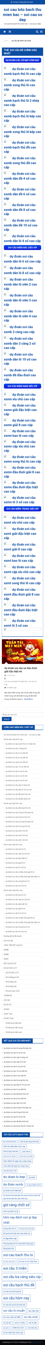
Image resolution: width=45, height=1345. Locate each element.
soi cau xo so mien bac (27, 1261)
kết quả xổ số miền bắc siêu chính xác (16, 1233)
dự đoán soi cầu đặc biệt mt (16, 858)
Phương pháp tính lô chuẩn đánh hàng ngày (18, 1244)
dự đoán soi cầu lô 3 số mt (16, 867)
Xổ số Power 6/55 (13, 991)
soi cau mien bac (9, 1262)
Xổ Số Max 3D (11, 982)
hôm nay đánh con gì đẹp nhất (20, 1220)
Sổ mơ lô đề (8, 941)
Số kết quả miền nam (14, 1032)
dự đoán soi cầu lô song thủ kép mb (19, 822)
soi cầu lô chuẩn (14, 1310)
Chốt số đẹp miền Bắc (10, 1151)
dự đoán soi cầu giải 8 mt (15, 863)
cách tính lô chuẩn (9, 1156)
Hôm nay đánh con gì (10, 1211)
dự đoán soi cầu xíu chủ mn (16, 931)
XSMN (6, 954)
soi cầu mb (33, 1311)
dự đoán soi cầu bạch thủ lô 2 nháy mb (21, 744)
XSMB (6, 950)
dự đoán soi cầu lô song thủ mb (18, 826)
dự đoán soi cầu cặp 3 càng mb (18, 785)
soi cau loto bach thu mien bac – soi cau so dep (22, 14)
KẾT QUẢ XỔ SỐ (10, 964)
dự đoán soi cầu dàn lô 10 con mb (19, 790)
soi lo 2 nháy (19, 1323)
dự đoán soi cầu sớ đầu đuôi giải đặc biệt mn (23, 922)
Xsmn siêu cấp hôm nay (13, 890)
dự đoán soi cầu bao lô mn (16, 895)
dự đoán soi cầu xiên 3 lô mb (17, 840)
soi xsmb (6, 1328)
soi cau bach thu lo (18, 1255)
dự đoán (32, 1177)
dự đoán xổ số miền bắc (12, 1191)
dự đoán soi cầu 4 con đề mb (17, 753)
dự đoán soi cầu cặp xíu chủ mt (18, 854)
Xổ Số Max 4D (11, 986)
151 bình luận (12, 688)
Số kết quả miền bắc (13, 1023)
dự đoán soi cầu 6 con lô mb (16, 776)
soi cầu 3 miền (15, 1268)
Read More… (29, 699)
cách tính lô (26, 1151)
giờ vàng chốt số (16, 1205)
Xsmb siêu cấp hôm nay (13, 739)
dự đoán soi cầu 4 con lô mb (16, 771)
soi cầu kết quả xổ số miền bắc (14, 1305)
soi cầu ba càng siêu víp (22, 1277)
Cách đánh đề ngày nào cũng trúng (15, 1166)
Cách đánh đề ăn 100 (9, 1171)
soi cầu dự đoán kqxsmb (12, 1292)
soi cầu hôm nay (16, 1298)
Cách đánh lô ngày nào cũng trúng (17, 1161)
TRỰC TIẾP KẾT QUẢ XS (13, 945)
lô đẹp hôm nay (10, 1238)
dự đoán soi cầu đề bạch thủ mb (18, 794)
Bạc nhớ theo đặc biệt (9, 1142)
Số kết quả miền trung (14, 1028)
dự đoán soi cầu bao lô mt (16, 849)
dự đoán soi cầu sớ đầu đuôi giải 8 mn (20, 918)
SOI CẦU (7, 1000)
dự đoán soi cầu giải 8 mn (16, 909)
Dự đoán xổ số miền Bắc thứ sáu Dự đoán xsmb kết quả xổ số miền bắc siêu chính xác (21, 1196)
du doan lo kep (14, 1177)
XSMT (6, 959)
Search (7, 719)
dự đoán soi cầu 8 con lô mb (16, 780)
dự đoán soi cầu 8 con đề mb (17, 762)
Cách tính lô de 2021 (26, 1156)
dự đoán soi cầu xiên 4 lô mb (17, 835)
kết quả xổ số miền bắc (27, 1229)
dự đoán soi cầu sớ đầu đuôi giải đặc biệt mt (23, 877)
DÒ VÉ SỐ (7, 1005)
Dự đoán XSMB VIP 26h (34, 1185)
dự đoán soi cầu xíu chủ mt (16, 886)
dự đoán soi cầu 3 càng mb (16, 748)
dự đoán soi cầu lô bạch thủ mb (18, 817)
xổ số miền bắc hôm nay (13, 1333)
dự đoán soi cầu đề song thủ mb (18, 808)
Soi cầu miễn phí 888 (11, 1317)
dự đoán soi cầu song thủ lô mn (18, 927)
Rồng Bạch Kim (8, 1248)
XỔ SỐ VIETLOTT (10, 968)
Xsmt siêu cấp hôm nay (13, 845)
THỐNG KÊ (8, 996)
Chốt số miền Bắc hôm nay (14, 1146)
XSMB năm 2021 (18, 1328)
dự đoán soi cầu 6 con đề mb (17, 758)
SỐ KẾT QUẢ (9, 1018)
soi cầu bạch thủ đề (18, 1285)
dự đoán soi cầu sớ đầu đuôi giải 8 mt (20, 872)
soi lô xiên (33, 1323)
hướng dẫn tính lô (9, 1229)
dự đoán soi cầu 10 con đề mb (17, 767)
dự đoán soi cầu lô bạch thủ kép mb (19, 812)
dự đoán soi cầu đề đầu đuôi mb (18, 799)
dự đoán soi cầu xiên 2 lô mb (17, 831)
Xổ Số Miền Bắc (32, 1328)
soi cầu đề (7, 1323)
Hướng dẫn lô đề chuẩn (13, 936)
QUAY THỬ (8, 1014)
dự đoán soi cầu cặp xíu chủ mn (18, 899)
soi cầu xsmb (31, 1317)
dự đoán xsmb (13, 1184)
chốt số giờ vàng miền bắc (29, 1142)
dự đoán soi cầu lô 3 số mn (16, 913)
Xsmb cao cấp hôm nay (13, 803)
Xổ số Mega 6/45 (12, 977)
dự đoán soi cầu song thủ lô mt (18, 881)
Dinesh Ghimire (37, 1342)
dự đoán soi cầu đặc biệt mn (17, 904)
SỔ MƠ (6, 1009)
